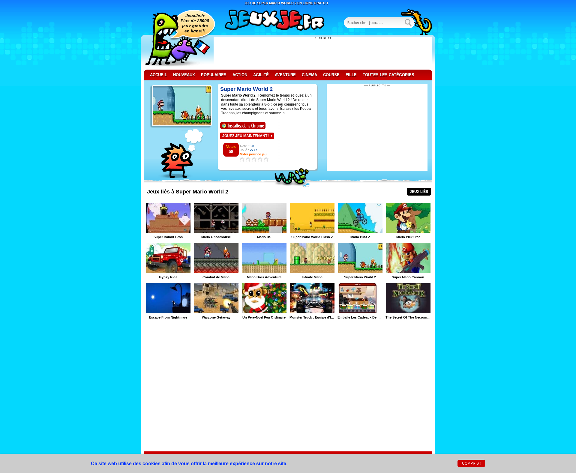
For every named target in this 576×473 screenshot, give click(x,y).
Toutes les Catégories (388, 75)
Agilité (261, 75)
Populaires (213, 75)
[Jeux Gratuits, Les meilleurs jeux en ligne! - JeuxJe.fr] (282, 21)
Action (239, 75)
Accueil (158, 75)
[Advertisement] (323, 53)
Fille (351, 75)
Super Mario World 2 (246, 89)
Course (331, 75)
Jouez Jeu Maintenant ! (245, 136)
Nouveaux (184, 75)
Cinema (309, 75)
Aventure (285, 75)
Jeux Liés (419, 192)
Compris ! (471, 463)
